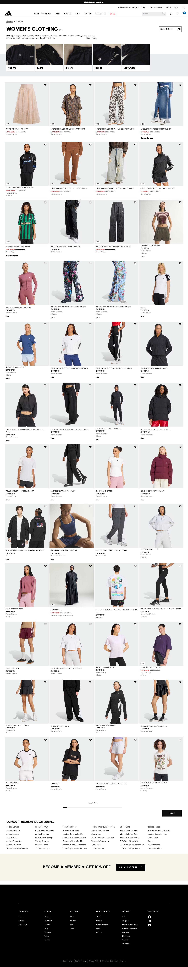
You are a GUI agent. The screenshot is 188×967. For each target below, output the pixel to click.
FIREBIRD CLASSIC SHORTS (150, 245)
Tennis (47, 936)
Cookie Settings (80, 961)
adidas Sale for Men (128, 831)
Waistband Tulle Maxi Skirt (17, 129)
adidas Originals (13, 845)
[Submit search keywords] (163, 14)
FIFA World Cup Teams (130, 848)
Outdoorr (48, 932)
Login (176, 7)
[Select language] (183, 7)
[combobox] (154, 14)
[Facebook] (149, 917)
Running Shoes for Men (73, 841)
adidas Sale (125, 827)
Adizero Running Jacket (105, 725)
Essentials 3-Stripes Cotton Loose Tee (66, 668)
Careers (99, 921)
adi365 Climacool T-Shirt (15, 367)
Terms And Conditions (109, 961)
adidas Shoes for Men (157, 834)
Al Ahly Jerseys (42, 841)
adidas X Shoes (41, 845)
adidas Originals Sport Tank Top (64, 550)
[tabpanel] (94, 451)
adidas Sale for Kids (128, 834)
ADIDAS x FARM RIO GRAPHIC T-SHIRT (154, 783)
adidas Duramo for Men (73, 834)
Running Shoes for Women (75, 848)
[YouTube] (149, 925)
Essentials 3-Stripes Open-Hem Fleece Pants (114, 368)
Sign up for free (128, 867)
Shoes (21, 917)
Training (47, 940)
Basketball (48, 921)
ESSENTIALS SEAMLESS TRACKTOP (18, 307)
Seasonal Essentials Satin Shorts (154, 726)
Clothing (19, 22)
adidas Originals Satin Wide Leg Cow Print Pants (115, 129)
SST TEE (143, 307)
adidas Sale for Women (130, 838)
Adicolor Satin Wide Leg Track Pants (65, 246)
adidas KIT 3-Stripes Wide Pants (63, 491)
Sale (72, 928)
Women (9, 22)
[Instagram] (149, 921)
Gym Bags (96, 845)
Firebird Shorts (12, 668)
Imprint (122, 961)
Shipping (125, 921)
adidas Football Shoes (44, 831)
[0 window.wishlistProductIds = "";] (177, 14)
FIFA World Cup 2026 (129, 841)
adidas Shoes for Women (159, 831)
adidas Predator (42, 834)
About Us (99, 917)
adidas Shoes (154, 827)
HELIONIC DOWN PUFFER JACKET (152, 491)
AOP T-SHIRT (55, 784)
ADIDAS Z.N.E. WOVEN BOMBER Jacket (154, 368)
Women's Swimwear (100, 841)
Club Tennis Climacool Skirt (17, 725)
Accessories (23, 924)
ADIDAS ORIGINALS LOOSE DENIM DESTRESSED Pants (115, 189)
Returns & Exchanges (130, 924)
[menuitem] (43, 14)
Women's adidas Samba (17, 848)
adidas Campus (13, 831)
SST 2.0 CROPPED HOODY (149, 549)
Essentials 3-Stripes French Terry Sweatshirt (69, 368)
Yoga (46, 928)
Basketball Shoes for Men (102, 838)
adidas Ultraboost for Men (74, 838)
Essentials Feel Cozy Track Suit (108, 428)
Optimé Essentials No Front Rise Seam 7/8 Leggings (161, 609)
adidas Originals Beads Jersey (18, 246)
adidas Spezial (12, 838)
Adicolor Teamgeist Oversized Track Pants (113, 246)
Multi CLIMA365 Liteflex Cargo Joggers (111, 550)
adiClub (99, 932)
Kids (71, 924)
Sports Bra (96, 834)
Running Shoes (70, 827)
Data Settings (68, 961)
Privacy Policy (94, 961)
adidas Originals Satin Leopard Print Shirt (68, 129)
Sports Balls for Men (100, 831)
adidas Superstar (14, 841)
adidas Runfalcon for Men (74, 845)
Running (48, 917)
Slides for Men (154, 848)
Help (124, 917)
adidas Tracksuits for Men (103, 827)
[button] (43, 14)
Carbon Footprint (102, 924)
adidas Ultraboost (71, 831)
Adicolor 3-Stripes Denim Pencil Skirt (156, 129)
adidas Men (153, 838)
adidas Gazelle (12, 834)
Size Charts (126, 936)
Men (72, 917)
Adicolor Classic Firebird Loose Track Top (158, 189)
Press (98, 928)
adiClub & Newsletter (130, 928)
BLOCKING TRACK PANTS (60, 726)
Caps (150, 841)
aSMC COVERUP (56, 610)
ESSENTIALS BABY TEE (104, 491)
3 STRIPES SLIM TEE (13, 783)
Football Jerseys (42, 848)
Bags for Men (154, 845)
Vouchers (125, 932)
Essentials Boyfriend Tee (151, 667)
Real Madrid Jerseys (44, 838)
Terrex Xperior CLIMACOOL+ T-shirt (20, 491)
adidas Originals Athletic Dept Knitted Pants (69, 189)
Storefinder (126, 944)
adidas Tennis (97, 848)
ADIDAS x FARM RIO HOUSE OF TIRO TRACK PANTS (68, 306)
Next (172, 813)
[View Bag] (183, 14)
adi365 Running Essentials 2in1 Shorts (111, 784)
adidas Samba (12, 827)
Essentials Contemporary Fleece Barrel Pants (70, 429)
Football (48, 924)
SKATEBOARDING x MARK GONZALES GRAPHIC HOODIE (25, 550)
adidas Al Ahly (41, 827)
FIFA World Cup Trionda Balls (133, 845)
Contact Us (126, 940)
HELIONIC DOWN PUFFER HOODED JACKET (156, 429)
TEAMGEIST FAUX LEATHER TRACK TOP (19, 188)
